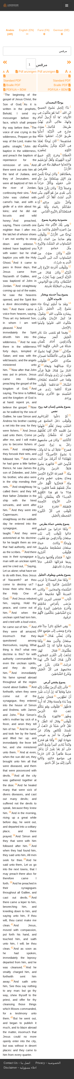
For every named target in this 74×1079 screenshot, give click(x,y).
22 (46, 424)
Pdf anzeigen (47, 71)
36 (45, 634)
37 (44, 640)
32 (69, 578)
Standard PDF (62, 80)
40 (69, 686)
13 (62, 271)
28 (60, 505)
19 (42, 365)
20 (60, 383)
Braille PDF (61, 85)
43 (62, 715)
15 (47, 312)
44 (62, 720)
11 (63, 252)
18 (48, 359)
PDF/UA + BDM (58, 89)
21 (69, 415)
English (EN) (26, 30)
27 (65, 482)
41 (55, 695)
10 (48, 233)
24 (62, 448)
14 (69, 303)
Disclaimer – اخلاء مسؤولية (20, 1067)
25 (55, 462)
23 (60, 439)
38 (59, 649)
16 (69, 331)
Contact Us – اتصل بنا (17, 1062)
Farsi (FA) (44, 30)
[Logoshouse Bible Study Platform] (14, 5)
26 (65, 472)
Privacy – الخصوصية (48, 1062)
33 (46, 588)
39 (61, 663)
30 (61, 542)
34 (62, 598)
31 (64, 556)
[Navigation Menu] (66, 5)
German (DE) (61, 30)
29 (69, 528)
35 (69, 625)
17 (60, 350)
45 (56, 739)
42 (61, 705)
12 (69, 266)
